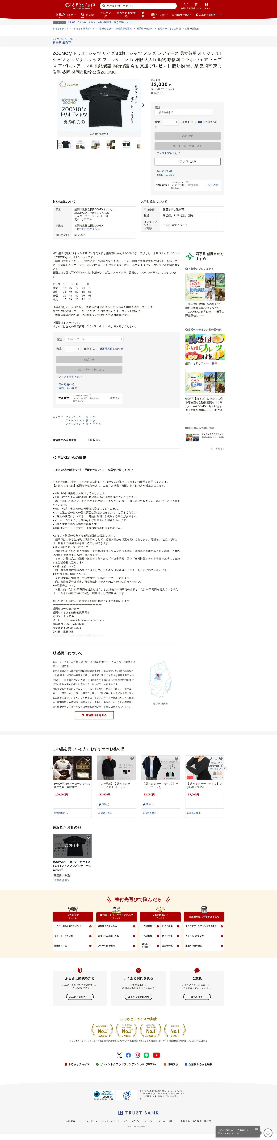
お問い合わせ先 (166, 175)
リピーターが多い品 (63, 936)
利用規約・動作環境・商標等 (196, 1121)
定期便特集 (167, 945)
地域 (87, 15)
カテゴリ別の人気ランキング (67, 926)
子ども (97, 423)
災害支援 (173, 1064)
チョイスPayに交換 (194, 936)
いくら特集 (167, 926)
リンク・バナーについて (114, 1121)
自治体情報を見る (96, 715)
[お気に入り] (268, 1132)
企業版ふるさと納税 (200, 1064)
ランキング (105, 15)
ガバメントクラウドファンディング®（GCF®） (128, 1064)
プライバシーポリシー (143, 1121)
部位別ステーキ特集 (148, 945)
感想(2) (150, 804)
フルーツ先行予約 (106, 945)
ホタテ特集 (167, 936)
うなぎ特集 (147, 926)
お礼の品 (64, 15)
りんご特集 (147, 936)
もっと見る (217, 449)
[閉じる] (256, 1129)
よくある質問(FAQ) (138, 997)
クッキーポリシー (167, 1121)
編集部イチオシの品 (107, 926)
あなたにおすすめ (126, 15)
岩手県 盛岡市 (61, 880)
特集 (143, 15)
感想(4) (105, 804)
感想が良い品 (60, 945)
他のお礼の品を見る (88, 229)
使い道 (158, 15)
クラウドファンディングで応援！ (201, 926)
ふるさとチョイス (79, 1064)
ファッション (73, 417)
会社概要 (70, 1121)
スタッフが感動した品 (108, 936)
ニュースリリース (88, 1121)
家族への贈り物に (193, 945)
